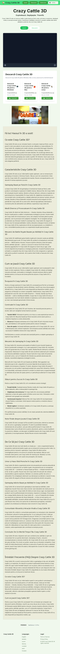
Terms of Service (45, 637)
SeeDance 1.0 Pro (33, 625)
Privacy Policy (44, 639)
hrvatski (24, 651)
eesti (23, 648)
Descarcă (33, 2)
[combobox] (53, 2)
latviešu (24, 639)
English (24, 637)
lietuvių (24, 644)
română (24, 646)
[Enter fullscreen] (55, 65)
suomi (23, 641)
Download (14, 98)
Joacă (25, 2)
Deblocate (43, 2)
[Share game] (5, 65)
